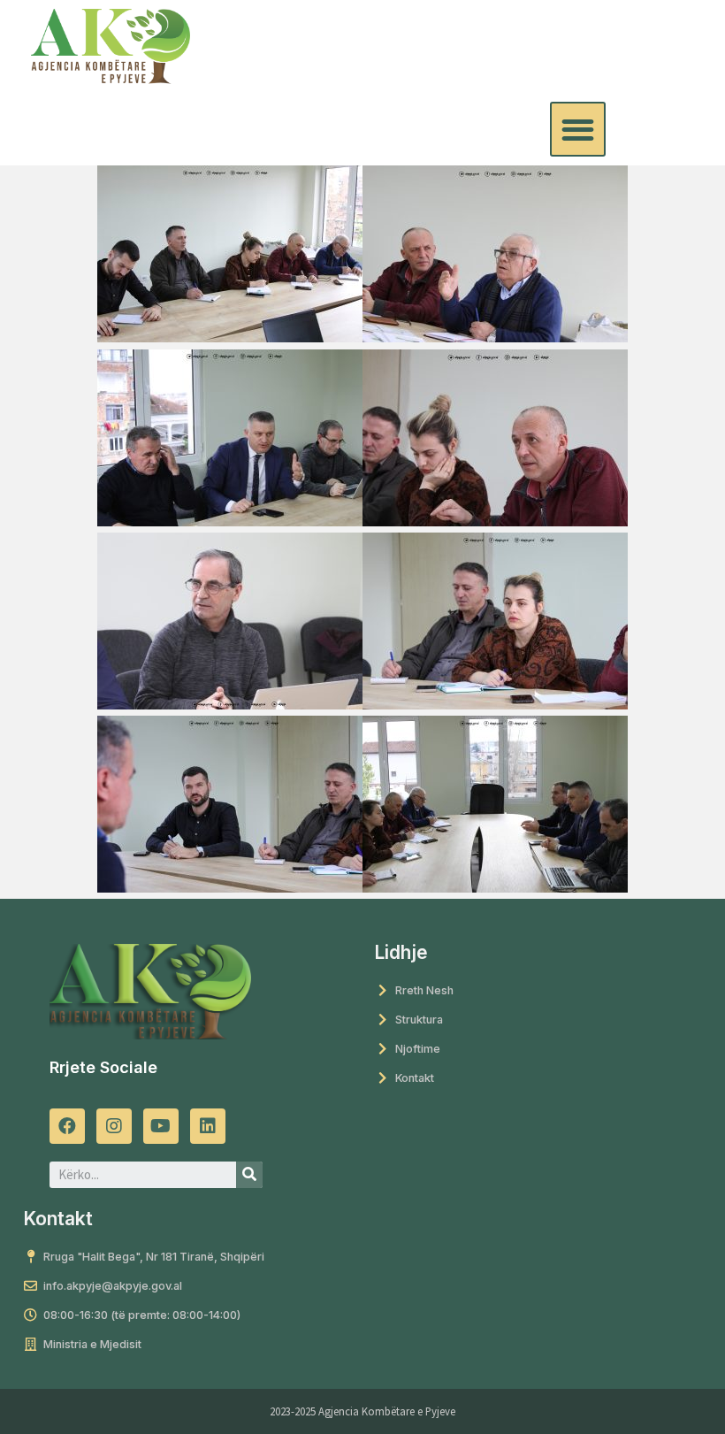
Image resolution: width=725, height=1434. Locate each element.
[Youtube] (161, 1126)
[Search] (249, 1175)
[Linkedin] (207, 1126)
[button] (578, 129)
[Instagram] (114, 1126)
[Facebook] (67, 1126)
